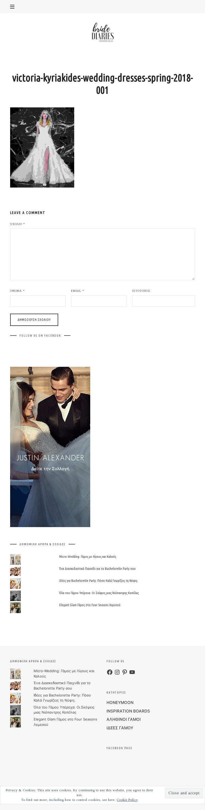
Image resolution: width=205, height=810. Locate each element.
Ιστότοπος (141, 290)
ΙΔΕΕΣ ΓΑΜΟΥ (120, 727)
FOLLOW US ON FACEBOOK (40, 335)
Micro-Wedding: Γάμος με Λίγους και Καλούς (87, 556)
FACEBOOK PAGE (119, 748)
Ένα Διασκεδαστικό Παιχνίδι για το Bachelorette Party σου (97, 568)
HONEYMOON (120, 702)
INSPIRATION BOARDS (128, 711)
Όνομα (17, 290)
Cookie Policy (127, 800)
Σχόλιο (17, 223)
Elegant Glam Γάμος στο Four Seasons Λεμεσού (89, 605)
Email (77, 290)
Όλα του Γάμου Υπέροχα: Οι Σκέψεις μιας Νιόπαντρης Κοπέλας (99, 593)
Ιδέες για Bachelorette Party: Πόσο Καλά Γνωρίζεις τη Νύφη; (98, 581)
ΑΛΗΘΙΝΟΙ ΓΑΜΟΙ (124, 719)
